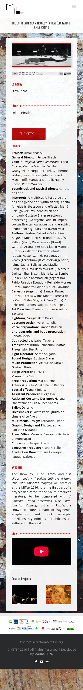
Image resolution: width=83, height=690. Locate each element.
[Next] (68, 594)
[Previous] (15, 594)
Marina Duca (43, 654)
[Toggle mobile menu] (74, 6)
